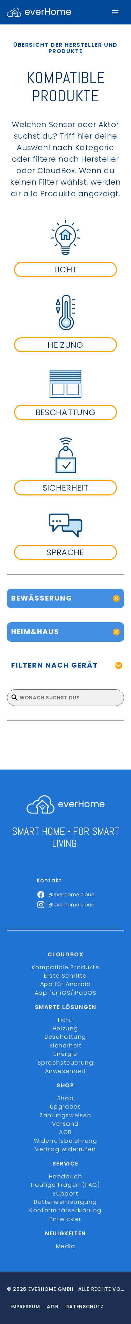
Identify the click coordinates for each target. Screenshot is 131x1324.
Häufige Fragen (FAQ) (65, 1185)
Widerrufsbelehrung (65, 1141)
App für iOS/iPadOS (66, 993)
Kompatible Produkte (65, 967)
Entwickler (65, 1219)
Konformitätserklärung (65, 1210)
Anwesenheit (65, 1071)
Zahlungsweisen (65, 1115)
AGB (65, 1132)
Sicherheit (66, 1046)
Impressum (25, 1306)
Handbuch (65, 1176)
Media (65, 1246)
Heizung (65, 1028)
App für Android (65, 984)
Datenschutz (84, 1306)
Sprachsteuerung (66, 1063)
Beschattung (65, 1037)
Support (65, 1194)
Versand (65, 1124)
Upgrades (65, 1107)
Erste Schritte (65, 976)
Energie (65, 1054)
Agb (52, 1306)
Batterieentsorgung (65, 1202)
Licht (65, 1020)
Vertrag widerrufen (65, 1149)
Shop (65, 1098)
